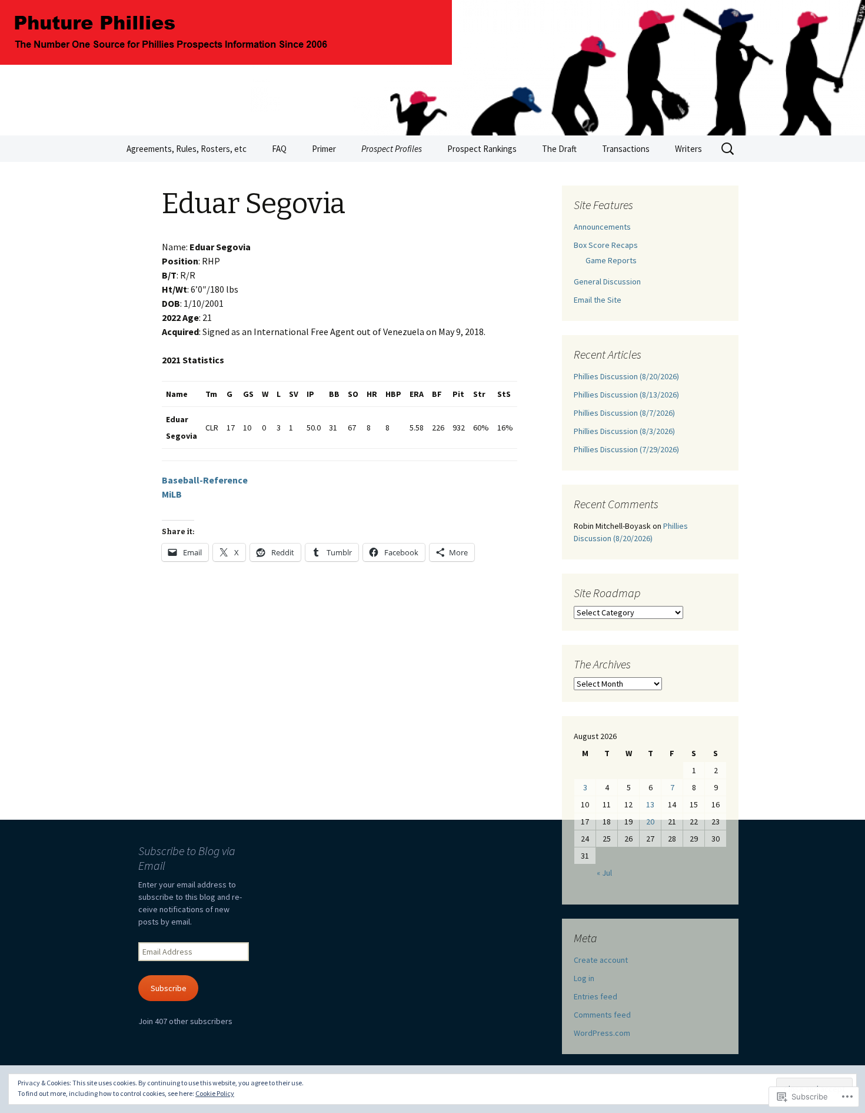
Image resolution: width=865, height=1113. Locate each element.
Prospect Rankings (482, 148)
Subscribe (169, 988)
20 (650, 821)
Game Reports (611, 260)
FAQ (279, 148)
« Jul (604, 872)
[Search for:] (728, 149)
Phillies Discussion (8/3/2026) (624, 431)
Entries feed (595, 996)
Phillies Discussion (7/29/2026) (626, 449)
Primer (324, 148)
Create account (601, 960)
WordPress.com (602, 1033)
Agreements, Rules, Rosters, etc (187, 148)
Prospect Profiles (391, 148)
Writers (688, 148)
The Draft (559, 148)
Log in (584, 978)
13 (650, 804)
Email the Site (597, 299)
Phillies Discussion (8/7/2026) (624, 413)
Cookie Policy (214, 1093)
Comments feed (602, 1014)
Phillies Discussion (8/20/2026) (626, 376)
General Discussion (607, 281)
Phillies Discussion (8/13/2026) (626, 394)
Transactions (626, 148)
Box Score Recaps (606, 245)
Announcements (602, 226)
